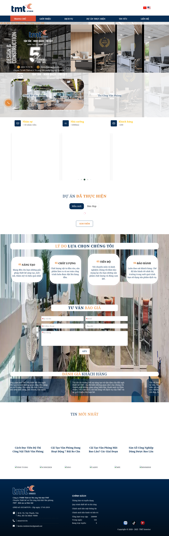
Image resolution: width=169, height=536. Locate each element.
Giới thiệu (45, 18)
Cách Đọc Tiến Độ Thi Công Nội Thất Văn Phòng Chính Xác (27, 449)
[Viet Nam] (145, 8)
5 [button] (81, 179)
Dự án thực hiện (95, 18)
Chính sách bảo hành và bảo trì (85, 512)
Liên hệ (145, 18)
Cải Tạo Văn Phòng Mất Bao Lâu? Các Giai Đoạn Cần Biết (103, 449)
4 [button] (78, 179)
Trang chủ (20, 18)
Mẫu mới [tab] (76, 206)
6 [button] (84, 179)
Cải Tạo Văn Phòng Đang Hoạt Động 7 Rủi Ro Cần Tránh (65, 449)
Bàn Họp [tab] (91, 206)
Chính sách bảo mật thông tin (84, 508)
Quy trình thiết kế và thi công (84, 504)
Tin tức (123, 18)
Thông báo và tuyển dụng (83, 500)
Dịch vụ (68, 18)
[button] (155, 156)
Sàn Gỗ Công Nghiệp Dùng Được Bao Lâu (141, 449)
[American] (149, 8)
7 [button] (87, 179)
